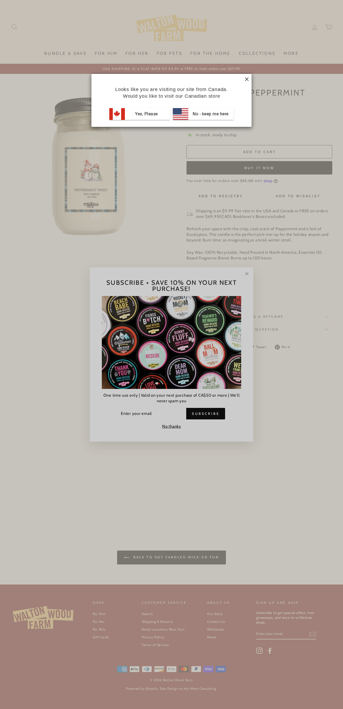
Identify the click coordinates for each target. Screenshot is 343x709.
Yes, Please (146, 113)
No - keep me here (210, 113)
